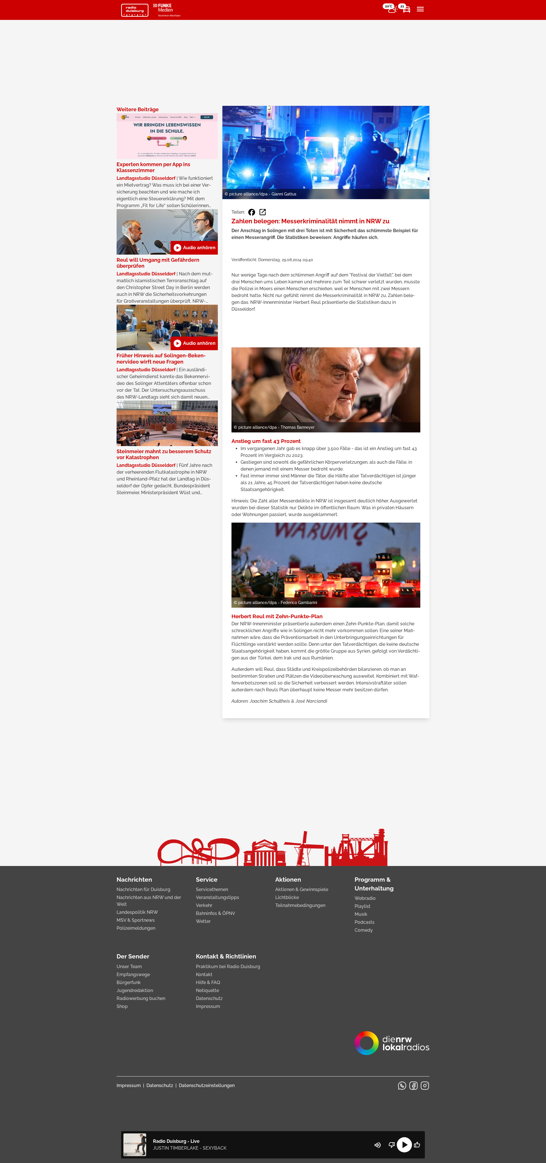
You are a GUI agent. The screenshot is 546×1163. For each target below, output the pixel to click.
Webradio (365, 898)
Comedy (364, 930)
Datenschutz (209, 998)
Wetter (203, 921)
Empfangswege (133, 974)
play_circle (404, 1145)
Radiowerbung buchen (141, 998)
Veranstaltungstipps (217, 897)
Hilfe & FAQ (208, 982)
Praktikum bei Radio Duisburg (228, 966)
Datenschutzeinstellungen (207, 1085)
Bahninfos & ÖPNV (215, 913)
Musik (361, 914)
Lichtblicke (287, 897)
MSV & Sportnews (136, 920)
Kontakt (204, 974)
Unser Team (129, 966)
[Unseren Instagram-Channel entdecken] (424, 1085)
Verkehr (204, 905)
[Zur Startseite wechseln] (134, 10)
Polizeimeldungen (136, 928)
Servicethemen (212, 889)
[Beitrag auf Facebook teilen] (251, 212)
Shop (122, 1006)
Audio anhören (194, 247)
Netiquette (207, 990)
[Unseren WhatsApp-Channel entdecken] (402, 1085)
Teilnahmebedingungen (300, 905)
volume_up (378, 1145)
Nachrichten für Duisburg (143, 889)
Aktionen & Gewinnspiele (301, 889)
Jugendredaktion (135, 990)
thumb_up (416, 1144)
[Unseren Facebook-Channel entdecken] (413, 1085)
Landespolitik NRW (137, 912)
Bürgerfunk (129, 982)
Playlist (363, 906)
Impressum (208, 1006)
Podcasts (365, 922)
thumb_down (391, 1144)
